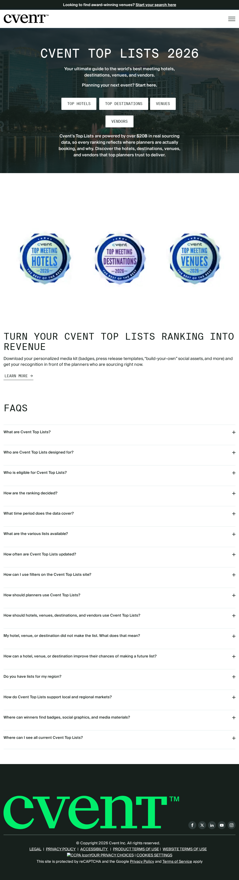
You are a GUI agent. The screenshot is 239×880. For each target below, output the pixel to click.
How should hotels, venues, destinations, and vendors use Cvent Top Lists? (72, 615)
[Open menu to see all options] (231, 19)
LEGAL (35, 849)
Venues (163, 103)
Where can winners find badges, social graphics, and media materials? (67, 717)
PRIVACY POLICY (61, 849)
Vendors (119, 121)
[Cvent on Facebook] (192, 825)
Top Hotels (79, 103)
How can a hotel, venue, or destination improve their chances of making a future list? (80, 656)
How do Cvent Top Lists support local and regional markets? (58, 697)
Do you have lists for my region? (32, 676)
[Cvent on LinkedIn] (212, 825)
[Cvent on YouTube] (222, 825)
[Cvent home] (26, 18)
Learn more (16, 376)
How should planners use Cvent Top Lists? (42, 595)
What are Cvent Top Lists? (27, 432)
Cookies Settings (154, 855)
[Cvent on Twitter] (202, 825)
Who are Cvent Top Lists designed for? (39, 452)
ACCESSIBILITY (94, 849)
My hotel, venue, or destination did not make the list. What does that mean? (72, 635)
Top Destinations (123, 103)
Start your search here (156, 5)
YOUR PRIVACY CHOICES (111, 855)
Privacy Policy (142, 861)
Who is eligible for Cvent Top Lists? (35, 472)
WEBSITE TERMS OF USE (185, 849)
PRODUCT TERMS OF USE (136, 849)
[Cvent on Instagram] (231, 825)
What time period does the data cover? (39, 513)
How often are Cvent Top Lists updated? (40, 554)
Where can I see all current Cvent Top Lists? (43, 737)
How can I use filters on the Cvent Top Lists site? (47, 574)
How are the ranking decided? (30, 493)
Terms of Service (177, 861)
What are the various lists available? (36, 534)
